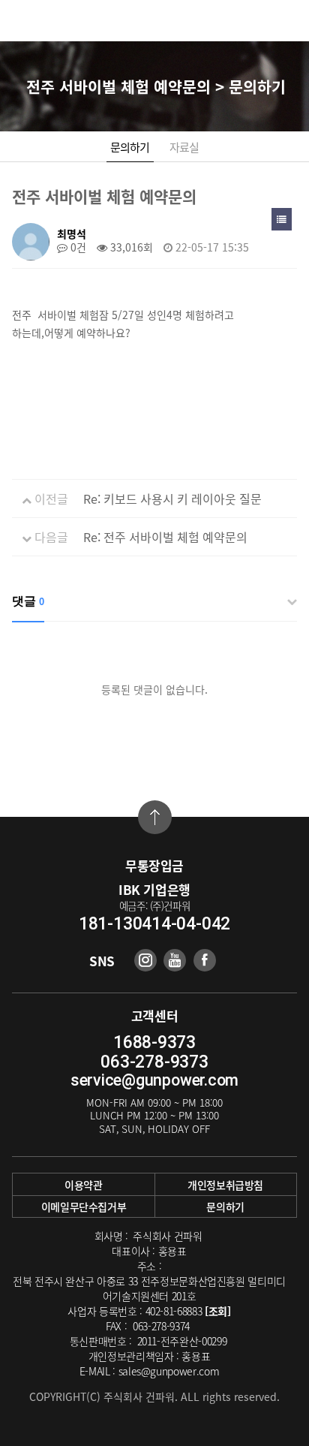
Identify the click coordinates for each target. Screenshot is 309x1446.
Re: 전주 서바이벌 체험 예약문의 (165, 537)
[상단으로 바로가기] (155, 817)
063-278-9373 (154, 1062)
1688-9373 (154, 1042)
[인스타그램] (145, 960)
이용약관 (83, 1184)
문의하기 (130, 147)
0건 (77, 247)
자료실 (185, 147)
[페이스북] (205, 960)
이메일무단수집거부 (84, 1206)
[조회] (218, 1310)
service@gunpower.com (154, 1080)
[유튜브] (175, 960)
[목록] (282, 219)
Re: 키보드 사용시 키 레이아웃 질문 (172, 499)
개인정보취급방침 (225, 1184)
